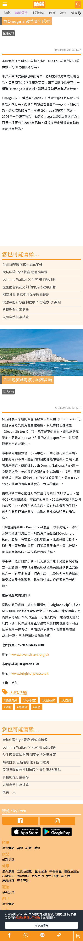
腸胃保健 (23, 875)
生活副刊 (8, 33)
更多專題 (23, 880)
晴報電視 (21, 12)
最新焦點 (8, 847)
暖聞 (37, 847)
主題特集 (38, 12)
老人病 (65, 875)
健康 (7, 12)
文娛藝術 (49, 700)
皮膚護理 (8, 880)
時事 (52, 12)
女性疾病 (52, 875)
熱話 (28, 847)
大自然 (66, 700)
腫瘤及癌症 (71, 871)
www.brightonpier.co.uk (29, 673)
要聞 (20, 847)
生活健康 (41, 871)
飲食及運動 (24, 871)
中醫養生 (55, 871)
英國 (37, 707)
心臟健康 (8, 875)
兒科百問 (37, 875)
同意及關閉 (41, 925)
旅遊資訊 (11, 700)
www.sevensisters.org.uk (30, 654)
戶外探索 (30, 700)
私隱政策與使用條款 (28, 917)
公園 (8, 707)
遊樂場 (23, 707)
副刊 (63, 12)
